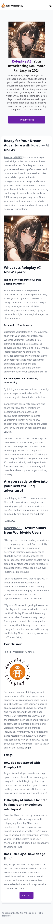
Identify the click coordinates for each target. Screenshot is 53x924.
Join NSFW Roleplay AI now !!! (19, 651)
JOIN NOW (9, 520)
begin (41, 514)
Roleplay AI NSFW (13, 157)
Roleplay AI (40, 145)
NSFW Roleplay (14, 5)
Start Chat (26, 895)
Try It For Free (26, 119)
